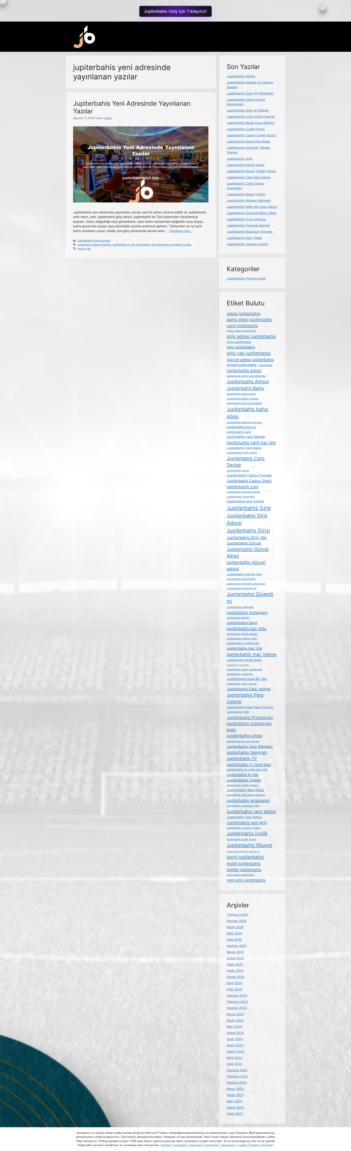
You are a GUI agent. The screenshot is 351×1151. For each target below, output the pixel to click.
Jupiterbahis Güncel (244, 543)
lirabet (254, 1145)
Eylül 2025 (234, 939)
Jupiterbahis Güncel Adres (248, 552)
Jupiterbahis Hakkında (240, 607)
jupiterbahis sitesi (244, 735)
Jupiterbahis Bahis (245, 388)
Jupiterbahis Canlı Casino (242, 452)
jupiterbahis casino (238, 470)
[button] (175, 11)
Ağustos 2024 (237, 995)
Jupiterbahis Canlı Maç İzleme (249, 177)
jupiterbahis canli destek (246, 437)
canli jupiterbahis (242, 325)
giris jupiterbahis (241, 347)
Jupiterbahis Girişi (248, 530)
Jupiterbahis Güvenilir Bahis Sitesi (251, 213)
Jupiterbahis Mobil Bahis (244, 660)
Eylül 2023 (234, 1064)
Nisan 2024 (235, 1020)
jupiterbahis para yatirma (241, 683)
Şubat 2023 (235, 1107)
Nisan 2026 (235, 927)
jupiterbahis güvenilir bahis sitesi (246, 583)
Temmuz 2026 (237, 915)
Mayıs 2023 (235, 1089)
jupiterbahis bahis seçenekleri (244, 403)
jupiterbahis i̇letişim (238, 617)
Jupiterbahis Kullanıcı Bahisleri (249, 200)
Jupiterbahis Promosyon (250, 717)
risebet (242, 1145)
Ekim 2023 (234, 1058)
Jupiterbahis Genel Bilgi (241, 496)
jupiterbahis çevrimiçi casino (243, 827)
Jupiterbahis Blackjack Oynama (250, 232)
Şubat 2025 (235, 958)
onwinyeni (195, 1145)
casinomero (228, 1145)
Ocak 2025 (235, 964)
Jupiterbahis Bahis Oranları (243, 398)
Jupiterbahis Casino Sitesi (249, 481)
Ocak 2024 (235, 1039)
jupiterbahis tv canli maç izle (247, 769)
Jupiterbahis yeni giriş (247, 822)
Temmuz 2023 (237, 1076)
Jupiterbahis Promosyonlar (93, 240)
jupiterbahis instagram (247, 612)
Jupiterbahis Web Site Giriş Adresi (252, 207)
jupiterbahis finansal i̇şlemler (243, 491)
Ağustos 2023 (237, 1070)
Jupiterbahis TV (242, 758)
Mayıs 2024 (235, 1014)
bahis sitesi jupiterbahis (249, 319)
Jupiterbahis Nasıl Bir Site (247, 679)
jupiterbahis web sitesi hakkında (246, 794)
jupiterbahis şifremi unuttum (94, 244)
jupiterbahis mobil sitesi (238, 665)
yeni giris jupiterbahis (246, 880)
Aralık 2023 (235, 1045)
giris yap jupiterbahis (249, 353)
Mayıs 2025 (235, 952)
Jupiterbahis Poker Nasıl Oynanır (250, 707)
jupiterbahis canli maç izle (251, 442)
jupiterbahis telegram (247, 752)
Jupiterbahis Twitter (244, 780)
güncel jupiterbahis (242, 365)
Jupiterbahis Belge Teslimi (246, 194)
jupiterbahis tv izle (124, 244)
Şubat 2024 (235, 1033)
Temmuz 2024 (237, 1002)
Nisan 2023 (235, 1095)
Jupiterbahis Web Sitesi (245, 790)
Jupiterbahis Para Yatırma (249, 689)
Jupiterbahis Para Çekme (245, 698)
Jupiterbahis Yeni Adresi (244, 817)
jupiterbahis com (242, 486)
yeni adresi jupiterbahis (240, 874)
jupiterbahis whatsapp (248, 800)
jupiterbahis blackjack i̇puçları (244, 422)
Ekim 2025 (234, 933)
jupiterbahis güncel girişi (241, 578)
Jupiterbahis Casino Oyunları (249, 475)
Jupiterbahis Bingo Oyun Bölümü (250, 123)
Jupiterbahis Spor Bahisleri (250, 746)
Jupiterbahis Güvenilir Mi (241, 588)
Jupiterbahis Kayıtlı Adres (245, 165)
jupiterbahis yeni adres (251, 811)
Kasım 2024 (235, 977)
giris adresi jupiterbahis (251, 336)
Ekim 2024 (234, 983)
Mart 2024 (234, 1026)
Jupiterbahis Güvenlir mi (250, 597)
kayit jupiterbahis (245, 857)
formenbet (211, 1145)
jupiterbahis (265, 365)
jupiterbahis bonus (241, 427)
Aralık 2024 (235, 971)
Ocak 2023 (235, 1114)
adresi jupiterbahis (243, 313)
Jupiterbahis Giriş (239, 159)
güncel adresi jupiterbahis (250, 359)
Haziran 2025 (236, 946)
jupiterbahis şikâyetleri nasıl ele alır (243, 851)
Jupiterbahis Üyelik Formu (246, 129)
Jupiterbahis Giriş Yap (247, 537)
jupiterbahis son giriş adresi (243, 741)
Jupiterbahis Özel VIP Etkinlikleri (250, 93)
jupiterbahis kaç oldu (246, 628)
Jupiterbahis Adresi (241, 76)
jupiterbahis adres (244, 370)
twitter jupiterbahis (244, 869)
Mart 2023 (234, 1101)
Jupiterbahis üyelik (247, 833)
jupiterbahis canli (239, 432)
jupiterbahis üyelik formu (241, 839)
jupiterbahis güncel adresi (246, 565)
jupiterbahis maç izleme (251, 654)
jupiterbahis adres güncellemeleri (246, 375)
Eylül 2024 (234, 989)
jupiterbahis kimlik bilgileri (242, 633)
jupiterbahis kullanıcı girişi (242, 638)
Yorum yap (84, 248)
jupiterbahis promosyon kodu (249, 726)
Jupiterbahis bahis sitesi (247, 412)
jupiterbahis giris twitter (245, 501)
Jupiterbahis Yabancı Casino (247, 244)
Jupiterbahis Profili (238, 711)
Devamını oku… (181, 231)
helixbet (166, 1145)
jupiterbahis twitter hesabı (242, 785)
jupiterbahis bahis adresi (241, 393)
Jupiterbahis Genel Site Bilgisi (248, 141)
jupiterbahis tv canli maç (249, 764)
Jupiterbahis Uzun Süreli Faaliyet (251, 117)
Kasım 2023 (235, 1051)
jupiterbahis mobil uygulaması (244, 669)
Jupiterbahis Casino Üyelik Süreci (251, 135)
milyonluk (266, 1145)
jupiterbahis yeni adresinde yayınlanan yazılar (163, 244)
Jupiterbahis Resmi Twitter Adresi (251, 171)
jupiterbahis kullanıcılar (243, 643)
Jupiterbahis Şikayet (249, 845)
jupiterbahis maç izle (244, 648)
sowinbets (180, 1145)
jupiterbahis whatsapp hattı (243, 805)
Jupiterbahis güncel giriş (244, 574)
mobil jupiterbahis (244, 863)
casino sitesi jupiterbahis (241, 330)
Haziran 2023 (237, 1082)
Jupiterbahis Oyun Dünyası (246, 219)
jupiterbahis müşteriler (240, 674)
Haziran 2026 (237, 921)
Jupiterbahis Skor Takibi (244, 238)
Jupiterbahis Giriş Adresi (247, 519)
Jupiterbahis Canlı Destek (246, 462)
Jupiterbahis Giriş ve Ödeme (248, 110)
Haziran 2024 (237, 1008)
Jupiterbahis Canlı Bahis (244, 448)
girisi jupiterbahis (239, 342)
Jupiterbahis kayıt (242, 622)
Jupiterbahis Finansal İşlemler (248, 225)
